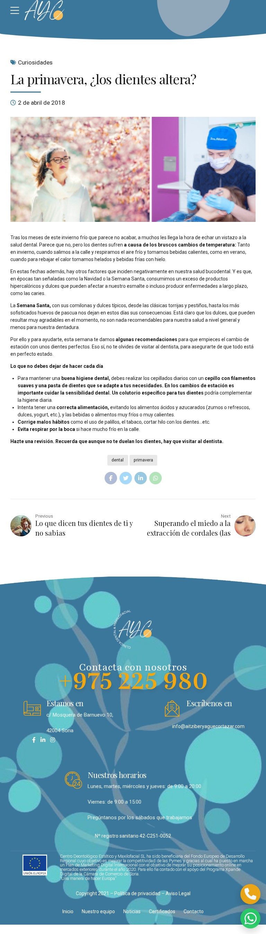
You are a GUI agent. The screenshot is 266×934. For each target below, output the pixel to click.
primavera (143, 460)
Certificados (162, 911)
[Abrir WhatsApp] (250, 918)
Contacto (194, 911)
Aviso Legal (178, 893)
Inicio (67, 911)
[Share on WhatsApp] (155, 478)
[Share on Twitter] (125, 478)
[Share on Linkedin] (140, 478)
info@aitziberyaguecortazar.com (208, 726)
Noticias (132, 911)
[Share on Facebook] (111, 478)
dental (118, 460)
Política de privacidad (137, 893)
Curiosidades (35, 62)
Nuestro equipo (98, 911)
